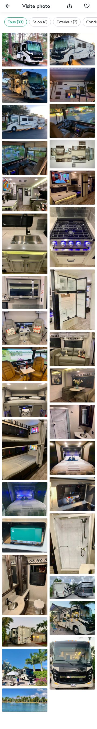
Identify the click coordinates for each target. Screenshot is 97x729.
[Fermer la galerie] (7, 6)
